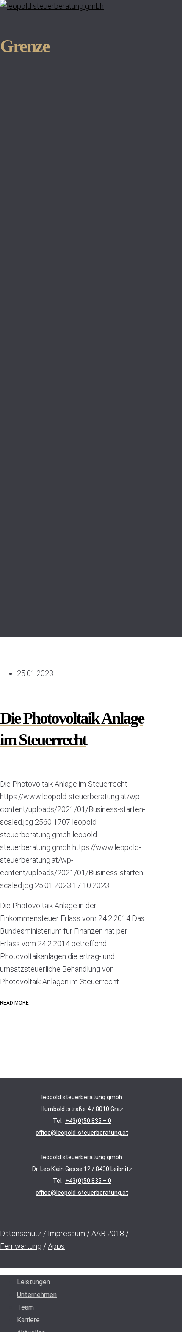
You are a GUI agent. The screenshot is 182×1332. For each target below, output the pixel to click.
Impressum (66, 1233)
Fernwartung (20, 1246)
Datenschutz (20, 1233)
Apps (56, 1246)
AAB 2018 (107, 1233)
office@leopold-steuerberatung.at (82, 1132)
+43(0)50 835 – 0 (88, 1120)
